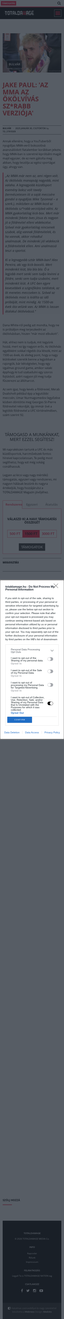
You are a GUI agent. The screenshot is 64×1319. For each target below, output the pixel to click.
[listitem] (32, 650)
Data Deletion (12, 732)
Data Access (32, 732)
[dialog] (32, 659)
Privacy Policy (52, 732)
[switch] (50, 659)
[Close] (57, 587)
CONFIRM (19, 720)
